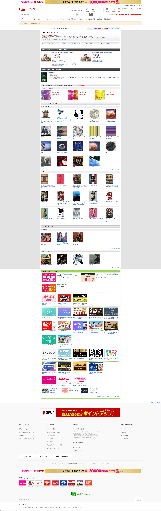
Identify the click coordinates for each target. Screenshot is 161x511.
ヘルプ (131, 11)
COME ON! (43, 243)
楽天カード (30, 486)
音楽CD (39, 19)
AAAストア (76, 372)
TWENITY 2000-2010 (111, 91)
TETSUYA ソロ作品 (88, 43)
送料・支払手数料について (54, 429)
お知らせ (93, 11)
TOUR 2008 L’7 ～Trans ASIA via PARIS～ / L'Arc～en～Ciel (80, 186)
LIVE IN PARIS (93, 185)
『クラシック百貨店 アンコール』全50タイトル (111, 318)
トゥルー (59, 166)
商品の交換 (50, 438)
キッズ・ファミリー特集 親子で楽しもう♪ (65, 345)
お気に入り (107, 11)
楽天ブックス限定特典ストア (49, 331)
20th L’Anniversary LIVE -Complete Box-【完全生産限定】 (48, 186)
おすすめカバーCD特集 (47, 344)
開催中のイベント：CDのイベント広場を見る (108, 396)
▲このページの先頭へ (114, 169)
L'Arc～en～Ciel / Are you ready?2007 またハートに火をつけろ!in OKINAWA (80, 203)
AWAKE (43, 136)
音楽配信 (99, 19)
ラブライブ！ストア (47, 385)
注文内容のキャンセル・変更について (57, 445)
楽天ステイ (71, 486)
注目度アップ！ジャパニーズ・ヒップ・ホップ (64, 372)
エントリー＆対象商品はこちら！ (65, 274)
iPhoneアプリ (76, 447)
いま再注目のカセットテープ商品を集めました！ (80, 331)
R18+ (140, 19)
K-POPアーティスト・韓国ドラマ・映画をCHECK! (65, 359)
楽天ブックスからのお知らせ (26, 438)
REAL (42, 152)
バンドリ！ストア (62, 385)
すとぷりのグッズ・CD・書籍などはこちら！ (49, 304)
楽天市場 (139, 8)
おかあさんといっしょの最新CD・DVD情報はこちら (96, 331)
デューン (75, 152)
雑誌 (34, 19)
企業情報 (41, 507)
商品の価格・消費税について (80, 429)
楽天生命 (63, 486)
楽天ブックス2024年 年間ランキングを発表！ (80, 318)
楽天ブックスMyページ (123, 11)
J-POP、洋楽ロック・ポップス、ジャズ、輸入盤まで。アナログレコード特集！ (111, 332)
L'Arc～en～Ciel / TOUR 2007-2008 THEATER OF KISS (63, 203)
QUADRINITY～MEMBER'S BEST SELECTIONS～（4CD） (47, 121)
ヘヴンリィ (76, 166)
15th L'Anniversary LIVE (112, 202)
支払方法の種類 (51, 435)
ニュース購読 (124, 438)
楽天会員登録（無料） (76, 10)
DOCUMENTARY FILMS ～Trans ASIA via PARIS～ (112, 185)
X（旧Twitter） (125, 435)
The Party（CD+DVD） (46, 264)
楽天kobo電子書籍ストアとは (26, 432)
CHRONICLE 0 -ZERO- (46, 218)
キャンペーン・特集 (50, 28)
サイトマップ (105, 463)
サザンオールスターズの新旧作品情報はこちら (49, 359)
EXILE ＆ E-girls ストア (79, 358)
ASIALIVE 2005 (61, 218)
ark (90, 152)
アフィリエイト (93, 463)
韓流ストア (72, 389)
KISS (74, 120)
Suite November (77, 243)
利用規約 (21, 435)
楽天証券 (55, 486)
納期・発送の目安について (54, 432)
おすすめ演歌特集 (62, 331)
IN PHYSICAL (60, 264)
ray (106, 152)
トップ (21, 19)
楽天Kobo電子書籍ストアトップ (76, 463)
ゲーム (56, 19)
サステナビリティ (76, 507)
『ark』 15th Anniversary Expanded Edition (112, 120)
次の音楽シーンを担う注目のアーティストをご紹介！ (80, 304)
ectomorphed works (62, 152)
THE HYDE (52, 72)
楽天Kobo (88, 486)
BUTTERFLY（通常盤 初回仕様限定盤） (102, 52)
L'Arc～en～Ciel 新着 (49, 43)
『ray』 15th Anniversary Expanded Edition (95, 120)
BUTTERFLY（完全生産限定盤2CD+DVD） (63, 52)
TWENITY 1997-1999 (84, 91)
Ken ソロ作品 (106, 43)
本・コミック (27, 19)
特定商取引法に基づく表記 (63, 507)
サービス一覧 (139, 11)
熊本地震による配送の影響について (33, 23)
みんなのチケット (80, 486)
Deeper (75, 264)
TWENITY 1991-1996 (57, 91)
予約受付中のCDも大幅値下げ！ (55, 389)
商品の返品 (50, 441)
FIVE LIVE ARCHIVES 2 (63, 185)
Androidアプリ (77, 450)
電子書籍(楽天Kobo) (109, 19)
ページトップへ (138, 500)
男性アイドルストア (47, 317)
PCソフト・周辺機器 (70, 19)
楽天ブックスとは (23, 429)
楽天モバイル (22, 486)
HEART (42, 166)
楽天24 (38, 486)
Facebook (123, 429)
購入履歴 (114, 11)
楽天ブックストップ (57, 463)
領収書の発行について (53, 448)
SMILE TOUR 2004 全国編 (96, 218)
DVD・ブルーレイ (48, 19)
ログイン (79, 9)
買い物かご (86, 11)
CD (57, 28)
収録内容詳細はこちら (58, 65)
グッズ (62, 19)
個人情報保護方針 (49, 507)
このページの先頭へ (156, 402)
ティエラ (91, 166)
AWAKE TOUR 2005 (78, 218)
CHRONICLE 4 (44, 202)
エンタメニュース (82, 19)
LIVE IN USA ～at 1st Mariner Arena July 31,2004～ (113, 220)
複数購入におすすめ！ (62, 284)
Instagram (124, 432)
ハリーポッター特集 (93, 389)
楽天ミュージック (47, 486)
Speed (91, 264)
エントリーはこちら (48, 88)
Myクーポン (99, 11)
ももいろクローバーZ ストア (80, 385)
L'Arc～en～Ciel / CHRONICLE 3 (93, 202)
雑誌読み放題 (91, 19)
